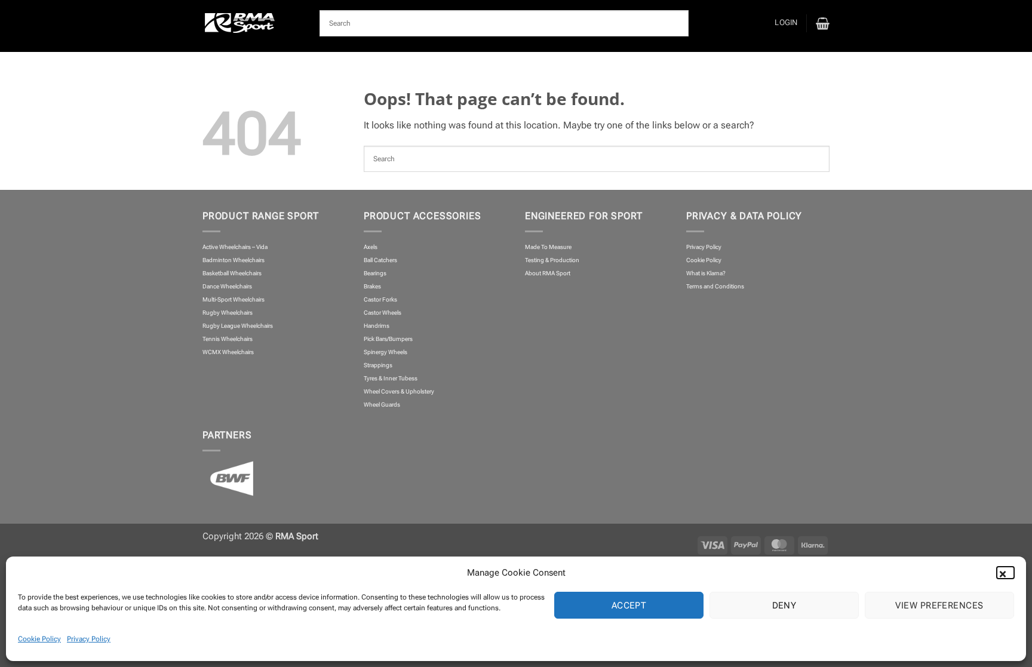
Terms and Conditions (715, 286)
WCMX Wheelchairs (228, 352)
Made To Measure (548, 247)
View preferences (939, 605)
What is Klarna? (706, 273)
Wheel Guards (382, 404)
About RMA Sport (547, 273)
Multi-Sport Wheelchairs (233, 299)
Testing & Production (552, 260)
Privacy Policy (88, 639)
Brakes (372, 286)
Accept (629, 605)
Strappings (378, 365)
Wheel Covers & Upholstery (399, 391)
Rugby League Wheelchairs (237, 325)
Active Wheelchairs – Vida (235, 247)
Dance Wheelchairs (227, 286)
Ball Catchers (380, 260)
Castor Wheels (382, 312)
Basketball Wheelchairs (232, 273)
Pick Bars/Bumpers (388, 339)
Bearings (375, 273)
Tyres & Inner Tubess (390, 378)
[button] (1008, 573)
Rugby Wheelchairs (227, 312)
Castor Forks (380, 299)
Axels (370, 247)
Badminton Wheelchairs (233, 260)
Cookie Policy (39, 639)
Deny (784, 605)
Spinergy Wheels (385, 352)
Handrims (376, 325)
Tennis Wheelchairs (227, 339)
